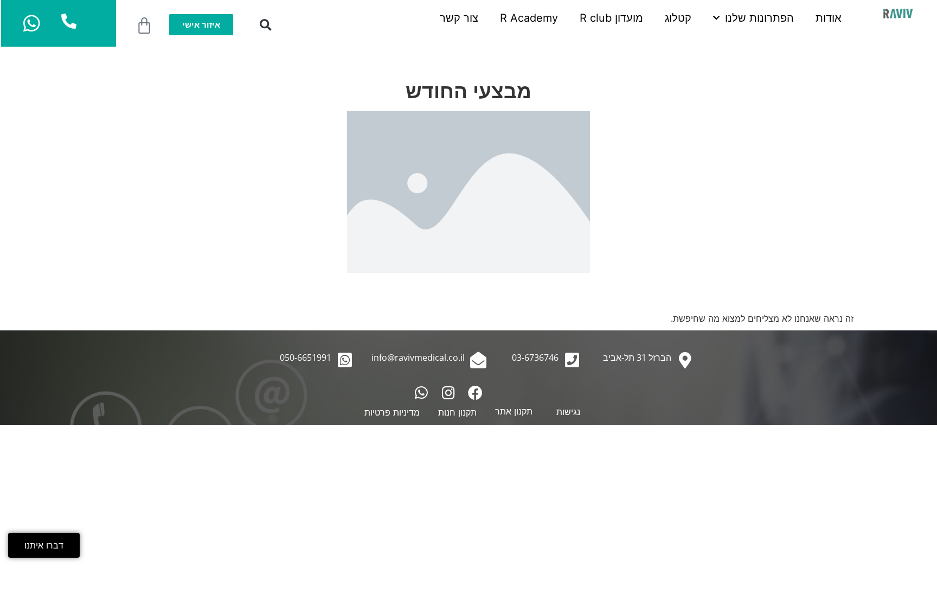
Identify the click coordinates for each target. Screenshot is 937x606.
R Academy (529, 17)
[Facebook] (475, 392)
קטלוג (678, 17)
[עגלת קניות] (144, 26)
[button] (265, 25)
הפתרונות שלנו (759, 17)
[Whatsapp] (421, 392)
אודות (829, 17)
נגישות (568, 411)
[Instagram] (448, 392)
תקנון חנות (457, 412)
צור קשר (459, 17)
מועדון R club (611, 17)
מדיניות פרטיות (392, 412)
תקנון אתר (513, 411)
